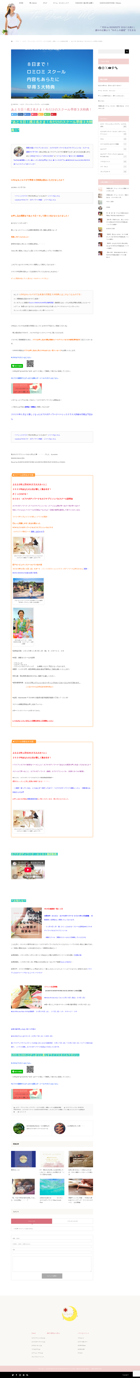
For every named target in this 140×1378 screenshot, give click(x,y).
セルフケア (113, 149)
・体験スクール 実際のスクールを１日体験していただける (65, 937)
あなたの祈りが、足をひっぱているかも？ (110, 85)
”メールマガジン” (62, 156)
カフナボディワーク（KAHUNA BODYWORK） (35, 1109)
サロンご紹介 (110, 201)
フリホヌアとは (36, 1349)
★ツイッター (30, 164)
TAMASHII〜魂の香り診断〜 (84, 3)
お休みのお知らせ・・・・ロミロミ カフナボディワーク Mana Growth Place (51, 1200)
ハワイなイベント (113, 161)
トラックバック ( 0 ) (72, 1221)
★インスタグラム (59, 160)
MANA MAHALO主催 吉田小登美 (25, 573)
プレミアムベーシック (38, 1356)
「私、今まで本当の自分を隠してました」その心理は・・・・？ (23, 1199)
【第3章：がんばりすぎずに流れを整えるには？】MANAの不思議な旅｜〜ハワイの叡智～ (117, 246)
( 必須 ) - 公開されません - (22, 1244)
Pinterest (23, 1374)
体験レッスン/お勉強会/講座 (53, 1107)
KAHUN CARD (110, 228)
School (34, 1333)
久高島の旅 (77, 955)
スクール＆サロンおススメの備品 (112, 144)
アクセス (80, 1353)
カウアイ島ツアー (83, 1342)
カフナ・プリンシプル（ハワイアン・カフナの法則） (35, 104)
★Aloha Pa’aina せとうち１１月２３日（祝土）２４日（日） (65, 997)
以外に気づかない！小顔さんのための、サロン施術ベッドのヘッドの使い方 (80, 1172)
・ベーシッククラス (20, 196)
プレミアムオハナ (113, 171)
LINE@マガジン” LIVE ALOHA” (42, 156)
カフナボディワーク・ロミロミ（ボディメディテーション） (113, 133)
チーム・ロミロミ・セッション (106, 90)
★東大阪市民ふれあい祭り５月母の (23, 1029)
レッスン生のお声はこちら (43, 160)
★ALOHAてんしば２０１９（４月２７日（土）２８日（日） (32, 1036)
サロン (113, 139)
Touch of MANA (65, 962)
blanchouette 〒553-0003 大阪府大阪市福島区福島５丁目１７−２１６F (43, 697)
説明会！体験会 (30, 407)
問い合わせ (33, 3)
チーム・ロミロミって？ (61, 3)
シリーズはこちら (54, 196)
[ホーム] (11, 39)
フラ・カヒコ (112, 166)
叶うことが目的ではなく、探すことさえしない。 (111, 95)
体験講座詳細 (32, 799)
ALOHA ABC (81, 1349)
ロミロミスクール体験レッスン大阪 (59, 1109)
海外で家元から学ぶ (53, 1333)
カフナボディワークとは (38, 1342)
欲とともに (101, 101)
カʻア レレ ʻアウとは (37, 1353)
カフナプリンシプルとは (38, 1338)
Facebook (16, 1374)
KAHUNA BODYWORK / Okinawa (110, 3)
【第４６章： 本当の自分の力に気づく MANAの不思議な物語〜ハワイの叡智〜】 (117, 255)
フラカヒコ (81, 1338)
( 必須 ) (16, 1238)
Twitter (12, 1374)
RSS (26, 1374)
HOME (21, 3)
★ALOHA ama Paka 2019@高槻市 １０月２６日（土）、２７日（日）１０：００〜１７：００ (44, 1011)
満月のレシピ (15, 1170)
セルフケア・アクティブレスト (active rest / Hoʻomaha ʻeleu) (112, 155)
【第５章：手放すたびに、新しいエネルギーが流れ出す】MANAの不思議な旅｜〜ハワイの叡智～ (117, 222)
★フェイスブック (20, 164)
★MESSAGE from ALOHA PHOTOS (78, 160)
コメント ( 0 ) (31, 1221)
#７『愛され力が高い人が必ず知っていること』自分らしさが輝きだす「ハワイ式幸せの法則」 (52, 1172)
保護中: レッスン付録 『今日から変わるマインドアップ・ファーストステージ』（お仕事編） (80, 1200)
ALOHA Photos (82, 1345)
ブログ (45, 3)
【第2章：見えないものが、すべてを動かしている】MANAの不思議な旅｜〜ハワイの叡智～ (117, 237)
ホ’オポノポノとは (37, 1345)
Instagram (19, 1374)
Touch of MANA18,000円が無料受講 (41, 302)
